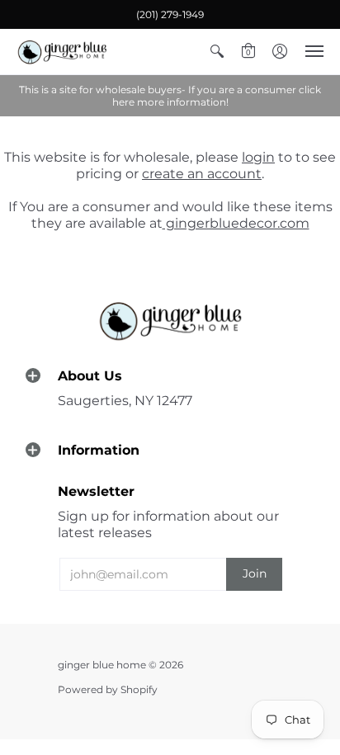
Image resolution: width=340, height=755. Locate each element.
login (258, 157)
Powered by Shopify (108, 689)
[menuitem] (217, 51)
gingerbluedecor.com (236, 223)
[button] (217, 51)
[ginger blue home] (62, 51)
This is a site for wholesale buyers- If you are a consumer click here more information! (170, 95)
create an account (202, 174)
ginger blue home (103, 664)
